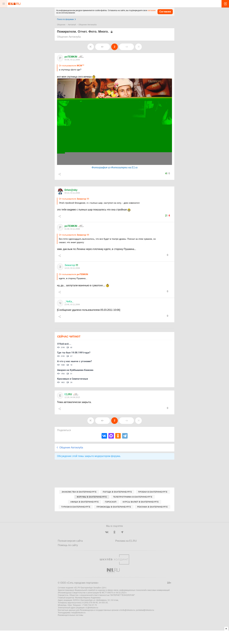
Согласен (165, 11)
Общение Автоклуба (88, 25)
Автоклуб (72, 25)
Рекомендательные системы (70, 615)
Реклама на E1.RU (126, 540)
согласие (151, 10)
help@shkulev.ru (78, 613)
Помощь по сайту (68, 545)
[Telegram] (125, 436)
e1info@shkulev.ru (127, 610)
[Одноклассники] (118, 436)
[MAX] (111, 436)
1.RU (68, 394)
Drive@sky (70, 190)
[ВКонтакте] (104, 436)
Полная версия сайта (70, 540)
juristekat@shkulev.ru (145, 610)
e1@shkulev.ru (92, 608)
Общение (61, 25)
